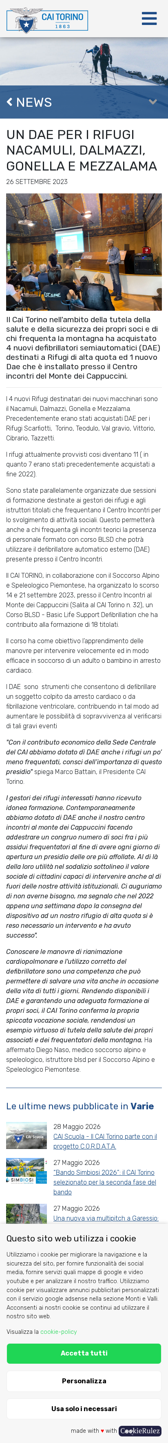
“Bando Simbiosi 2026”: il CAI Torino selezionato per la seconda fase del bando (104, 1182)
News (32, 102)
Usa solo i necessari (84, 1409)
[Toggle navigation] (149, 19)
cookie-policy (58, 1332)
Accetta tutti (84, 1353)
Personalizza (84, 1381)
